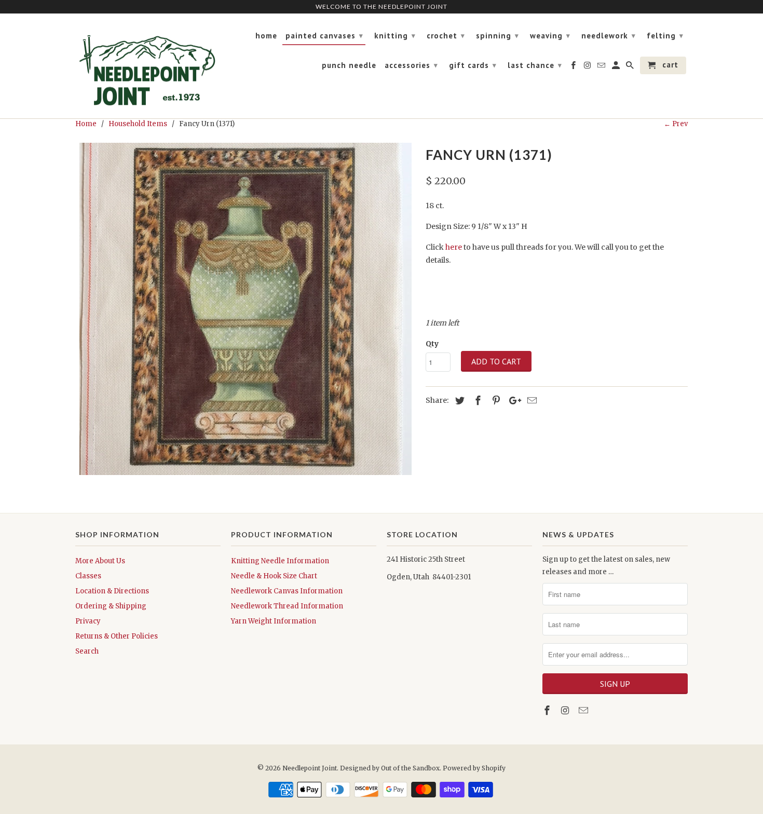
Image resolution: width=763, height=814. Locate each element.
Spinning (497, 35)
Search (87, 651)
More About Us (100, 561)
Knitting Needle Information (280, 561)
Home (266, 35)
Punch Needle (349, 65)
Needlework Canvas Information (287, 591)
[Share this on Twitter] (458, 400)
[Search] (630, 67)
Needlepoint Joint (309, 768)
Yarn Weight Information (273, 621)
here (453, 247)
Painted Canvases (324, 35)
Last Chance (535, 65)
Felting (665, 35)
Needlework (608, 35)
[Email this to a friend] (530, 400)
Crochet (446, 35)
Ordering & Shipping (110, 606)
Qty (432, 343)
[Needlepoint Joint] (148, 66)
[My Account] (616, 67)
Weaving (550, 35)
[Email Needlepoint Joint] (584, 710)
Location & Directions (112, 591)
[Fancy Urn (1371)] (245, 309)
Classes (88, 576)
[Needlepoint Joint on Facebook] (548, 710)
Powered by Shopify (474, 768)
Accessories (411, 65)
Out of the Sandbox (410, 768)
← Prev (676, 123)
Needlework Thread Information (287, 606)
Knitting (395, 35)
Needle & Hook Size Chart (274, 576)
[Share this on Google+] (512, 400)
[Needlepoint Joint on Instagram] (566, 710)
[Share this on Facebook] (476, 400)
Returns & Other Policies (116, 636)
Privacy (88, 621)
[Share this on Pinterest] (494, 400)
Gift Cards (473, 65)
